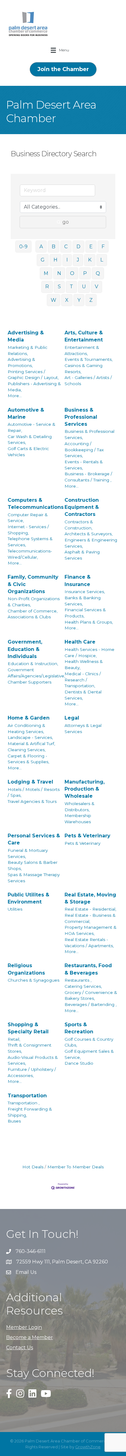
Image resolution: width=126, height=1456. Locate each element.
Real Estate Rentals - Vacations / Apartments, (89, 942)
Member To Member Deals (75, 1166)
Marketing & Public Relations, (27, 350)
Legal (72, 718)
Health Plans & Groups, (89, 622)
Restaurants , (78, 980)
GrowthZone (88, 1446)
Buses (14, 1121)
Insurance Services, (85, 591)
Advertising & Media (26, 336)
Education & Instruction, (33, 663)
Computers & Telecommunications (36, 503)
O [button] (72, 273)
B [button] (53, 246)
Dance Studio (79, 1063)
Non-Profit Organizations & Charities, (34, 601)
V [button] (96, 286)
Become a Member (29, 1337)
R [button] (47, 286)
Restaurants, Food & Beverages (88, 969)
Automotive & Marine (26, 413)
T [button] (71, 286)
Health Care (80, 642)
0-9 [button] (23, 246)
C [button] (66, 246)
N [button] (59, 273)
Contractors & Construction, (79, 524)
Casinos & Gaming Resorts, (83, 368)
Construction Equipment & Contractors (82, 507)
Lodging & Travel (30, 782)
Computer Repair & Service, (28, 517)
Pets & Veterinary (87, 836)
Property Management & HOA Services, (91, 930)
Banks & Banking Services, (83, 600)
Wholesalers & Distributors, (79, 806)
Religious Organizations (26, 969)
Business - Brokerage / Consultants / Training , (88, 476)
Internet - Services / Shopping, (28, 529)
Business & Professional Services (81, 417)
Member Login (24, 1327)
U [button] (84, 286)
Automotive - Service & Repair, (31, 427)
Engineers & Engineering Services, (91, 542)
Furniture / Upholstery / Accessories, (32, 1072)
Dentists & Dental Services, (83, 694)
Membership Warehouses (78, 818)
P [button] (85, 273)
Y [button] (78, 300)
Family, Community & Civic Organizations (33, 584)
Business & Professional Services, (89, 434)
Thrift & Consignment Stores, (29, 1048)
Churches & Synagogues (33, 980)
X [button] (67, 300)
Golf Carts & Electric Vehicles (28, 451)
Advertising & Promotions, (21, 362)
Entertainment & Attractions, (82, 350)
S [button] (59, 286)
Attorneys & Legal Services (83, 728)
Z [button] (91, 300)
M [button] (46, 273)
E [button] (91, 246)
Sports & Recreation (79, 1028)
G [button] (43, 260)
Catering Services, (83, 986)
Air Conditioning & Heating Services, (26, 728)
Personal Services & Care (34, 839)
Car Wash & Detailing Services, (30, 439)
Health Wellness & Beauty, (84, 664)
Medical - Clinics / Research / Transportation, (83, 679)
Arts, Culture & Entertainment (84, 336)
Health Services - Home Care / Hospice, (89, 652)
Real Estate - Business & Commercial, (90, 918)
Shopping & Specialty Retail (28, 1028)
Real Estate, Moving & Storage (90, 898)
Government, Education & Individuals (25, 649)
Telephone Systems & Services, (30, 541)
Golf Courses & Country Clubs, (89, 1042)
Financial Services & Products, (85, 612)
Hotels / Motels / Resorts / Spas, (34, 792)
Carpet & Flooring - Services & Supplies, (28, 758)
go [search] (65, 222)
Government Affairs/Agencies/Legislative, (36, 672)
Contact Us (19, 1347)
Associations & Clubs (29, 616)
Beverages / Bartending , (91, 1004)
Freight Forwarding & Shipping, (30, 1112)
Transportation (27, 1096)
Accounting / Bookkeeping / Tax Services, (84, 449)
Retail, (14, 1039)
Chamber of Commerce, (32, 610)
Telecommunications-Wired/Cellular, (30, 554)
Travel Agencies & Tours (32, 801)
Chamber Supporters (29, 682)
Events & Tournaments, (89, 359)
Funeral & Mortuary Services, (28, 853)
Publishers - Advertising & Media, (34, 386)
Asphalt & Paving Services (82, 554)
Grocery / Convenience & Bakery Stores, (91, 995)
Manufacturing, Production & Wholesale (85, 789)
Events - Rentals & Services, (84, 464)
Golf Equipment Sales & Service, (89, 1054)
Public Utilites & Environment (28, 898)
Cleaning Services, (27, 749)
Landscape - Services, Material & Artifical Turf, (31, 740)
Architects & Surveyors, (89, 533)
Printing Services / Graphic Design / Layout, (33, 374)
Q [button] (98, 273)
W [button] (53, 300)
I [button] (67, 260)
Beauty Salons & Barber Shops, (32, 865)
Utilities (15, 909)
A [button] (41, 246)
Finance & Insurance (78, 580)
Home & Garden (29, 718)
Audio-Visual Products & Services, (33, 1060)
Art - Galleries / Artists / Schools (88, 380)
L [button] (101, 260)
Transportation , (23, 1102)
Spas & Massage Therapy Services (34, 877)
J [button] (78, 260)
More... (15, 395)
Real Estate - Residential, (90, 909)
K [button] (89, 260)
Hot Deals (32, 1166)
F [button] (103, 246)
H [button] (55, 260)
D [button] (78, 246)
